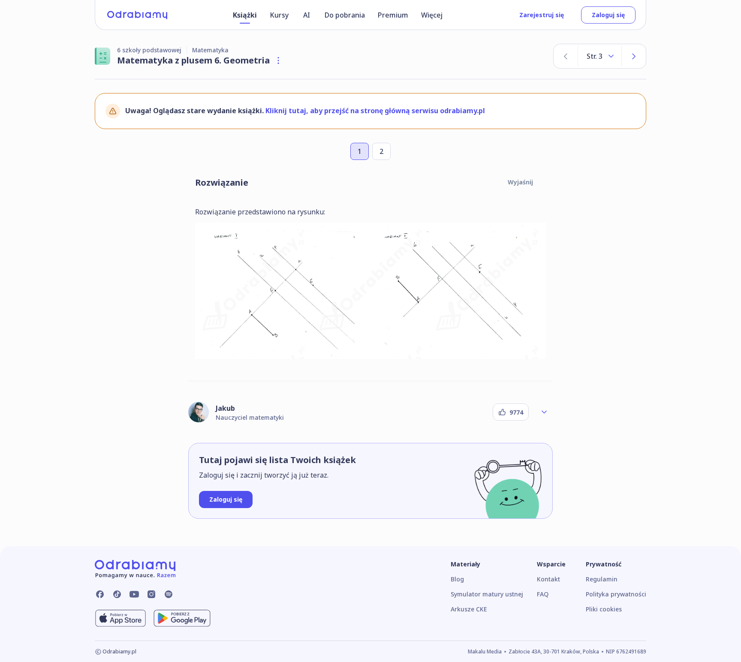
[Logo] (137, 15)
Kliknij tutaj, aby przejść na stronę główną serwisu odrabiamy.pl (375, 110)
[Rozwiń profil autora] (544, 412)
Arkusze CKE (469, 609)
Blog (457, 579)
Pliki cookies (604, 609)
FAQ (542, 594)
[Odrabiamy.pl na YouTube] (134, 594)
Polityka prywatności (616, 594)
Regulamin (602, 579)
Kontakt (548, 579)
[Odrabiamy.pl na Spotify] (168, 594)
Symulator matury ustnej (487, 594)
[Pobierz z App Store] (120, 618)
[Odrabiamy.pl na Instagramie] (151, 594)
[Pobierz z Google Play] (182, 618)
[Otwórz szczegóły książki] (278, 60)
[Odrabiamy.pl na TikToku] (117, 594)
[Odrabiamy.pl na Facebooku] (100, 594)
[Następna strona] (634, 56)
